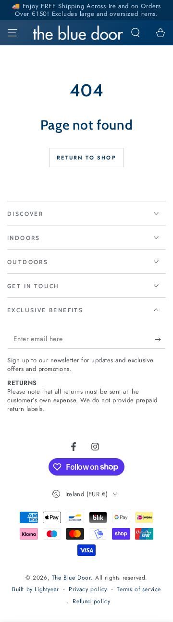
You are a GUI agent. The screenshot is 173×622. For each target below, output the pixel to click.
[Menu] (12, 33)
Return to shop (86, 157)
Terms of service (139, 589)
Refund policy (91, 601)
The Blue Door (71, 577)
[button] (135, 33)
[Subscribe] (160, 339)
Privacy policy (88, 589)
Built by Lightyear (35, 589)
